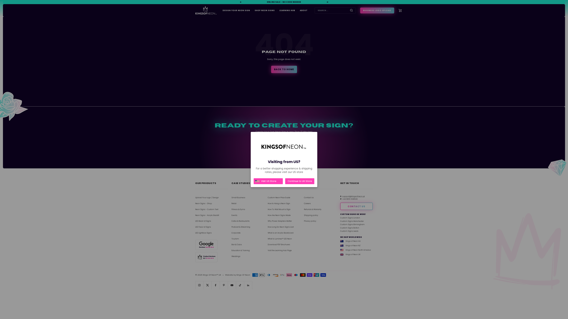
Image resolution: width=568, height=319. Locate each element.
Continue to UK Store (300, 181)
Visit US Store (268, 181)
